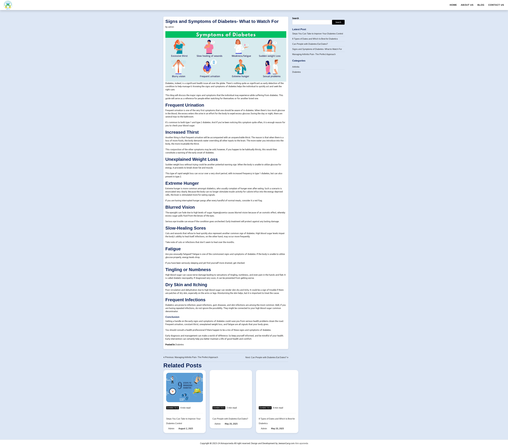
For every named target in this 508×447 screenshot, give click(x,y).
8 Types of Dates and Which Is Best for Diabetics (315, 39)
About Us (467, 5)
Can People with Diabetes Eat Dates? (310, 44)
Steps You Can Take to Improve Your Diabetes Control (317, 34)
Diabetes (179, 344)
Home (453, 5)
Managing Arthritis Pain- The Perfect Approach (314, 54)
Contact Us (496, 5)
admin (171, 27)
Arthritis (295, 67)
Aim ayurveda (301, 443)
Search (295, 18)
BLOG (480, 5)
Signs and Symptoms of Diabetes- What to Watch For (317, 49)
